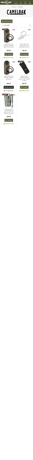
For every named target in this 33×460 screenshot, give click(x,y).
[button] (21, 2)
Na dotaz (10, 87)
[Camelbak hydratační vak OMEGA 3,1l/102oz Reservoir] (9, 67)
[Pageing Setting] (30, 25)
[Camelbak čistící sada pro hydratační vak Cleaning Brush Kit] (24, 35)
